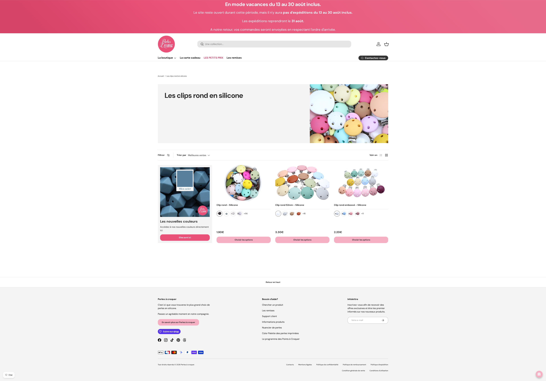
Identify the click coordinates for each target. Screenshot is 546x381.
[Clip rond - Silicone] (244, 183)
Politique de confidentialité (327, 365)
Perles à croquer (187, 365)
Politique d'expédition (379, 365)
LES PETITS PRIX (213, 57)
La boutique (165, 57)
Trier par (181, 155)
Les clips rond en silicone (177, 76)
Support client (269, 316)
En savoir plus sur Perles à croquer (178, 322)
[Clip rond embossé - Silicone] (361, 183)
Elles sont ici (185, 237)
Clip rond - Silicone (227, 205)
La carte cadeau (190, 57)
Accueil (161, 76)
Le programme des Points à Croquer (281, 338)
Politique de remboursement (354, 365)
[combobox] (274, 44)
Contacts (290, 365)
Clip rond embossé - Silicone (350, 205)
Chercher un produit (272, 304)
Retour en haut (273, 282)
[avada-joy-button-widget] (539, 374)
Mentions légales (305, 365)
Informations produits (273, 321)
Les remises (234, 57)
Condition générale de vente (353, 370)
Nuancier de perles (272, 327)
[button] (386, 44)
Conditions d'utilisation (379, 370)
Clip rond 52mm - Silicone (289, 205)
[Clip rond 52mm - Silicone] (302, 183)
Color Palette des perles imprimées (280, 333)
